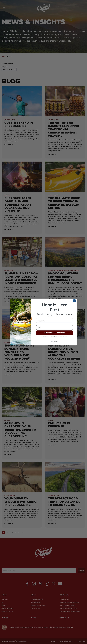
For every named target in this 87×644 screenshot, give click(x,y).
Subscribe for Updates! (54, 333)
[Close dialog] (74, 300)
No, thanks (54, 341)
